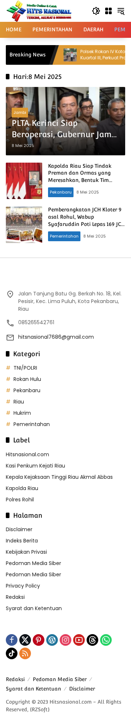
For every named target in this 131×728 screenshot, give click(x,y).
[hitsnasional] (39, 10)
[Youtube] (79, 640)
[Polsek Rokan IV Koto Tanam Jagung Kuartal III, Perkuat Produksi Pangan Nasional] (61, 54)
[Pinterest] (38, 640)
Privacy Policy (23, 585)
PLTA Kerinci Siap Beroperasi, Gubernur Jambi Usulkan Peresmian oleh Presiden (65, 129)
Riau (18, 401)
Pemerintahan (64, 236)
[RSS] (25, 653)
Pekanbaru (61, 192)
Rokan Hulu (27, 379)
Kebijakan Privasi (26, 552)
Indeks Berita (22, 540)
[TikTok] (11, 653)
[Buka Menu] (108, 11)
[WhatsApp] (106, 640)
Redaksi (15, 597)
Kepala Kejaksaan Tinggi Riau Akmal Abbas (59, 477)
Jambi (19, 112)
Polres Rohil (20, 499)
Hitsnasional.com (27, 454)
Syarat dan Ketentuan (34, 608)
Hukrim (22, 413)
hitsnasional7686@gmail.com (56, 337)
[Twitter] (25, 640)
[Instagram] (65, 640)
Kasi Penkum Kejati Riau (35, 465)
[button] (96, 11)
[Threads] (92, 640)
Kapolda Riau (22, 488)
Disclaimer (19, 529)
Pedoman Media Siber (33, 563)
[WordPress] (52, 640)
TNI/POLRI (25, 367)
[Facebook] (11, 640)
